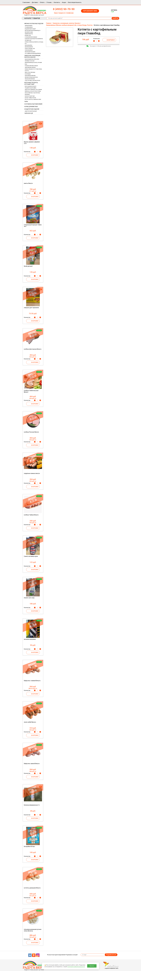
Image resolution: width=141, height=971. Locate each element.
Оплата (42, 2)
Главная (48, 23)
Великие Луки (28, 35)
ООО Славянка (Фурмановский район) (33, 53)
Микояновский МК (29, 46)
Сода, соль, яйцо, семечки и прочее (32, 80)
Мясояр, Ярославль (29, 32)
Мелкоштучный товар (30, 96)
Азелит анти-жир (29, 598)
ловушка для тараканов (31, 307)
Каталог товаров (32, 18)
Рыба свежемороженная (30, 75)
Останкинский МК (29, 27)
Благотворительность (74, 2)
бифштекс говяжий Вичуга (32, 680)
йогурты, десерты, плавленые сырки (33, 99)
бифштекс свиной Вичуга (31, 763)
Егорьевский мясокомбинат (31, 37)
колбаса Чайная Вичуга (31, 515)
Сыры (26, 101)
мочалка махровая (30, 639)
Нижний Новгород (29, 33)
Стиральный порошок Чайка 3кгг (33, 225)
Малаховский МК (28, 45)
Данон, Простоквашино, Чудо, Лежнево (33, 89)
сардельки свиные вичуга (32, 473)
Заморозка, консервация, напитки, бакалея (32, 56)
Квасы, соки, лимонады (30, 72)
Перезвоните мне (90, 11)
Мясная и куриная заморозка (31, 77)
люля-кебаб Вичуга (30, 722)
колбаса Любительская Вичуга (31, 391)
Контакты (57, 2)
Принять (92, 966)
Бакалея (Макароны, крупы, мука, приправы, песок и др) (32, 60)
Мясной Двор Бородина (30, 51)
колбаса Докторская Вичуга (32, 349)
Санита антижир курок (31, 556)
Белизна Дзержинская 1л (32, 805)
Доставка (35, 2)
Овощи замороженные (30, 78)
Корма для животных (31, 106)
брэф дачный (28, 266)
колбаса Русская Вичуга (31, 432)
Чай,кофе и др (28, 113)
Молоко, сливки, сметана (30, 97)
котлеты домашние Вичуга (32, 888)
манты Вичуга (28, 183)
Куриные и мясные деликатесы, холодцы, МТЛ (34, 43)
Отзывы (49, 2)
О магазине (26, 2)
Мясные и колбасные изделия (33, 23)
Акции (64, 2)
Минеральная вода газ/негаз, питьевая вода (33, 63)
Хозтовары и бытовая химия (33, 104)
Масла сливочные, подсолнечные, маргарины (32, 93)
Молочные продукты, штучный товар (31, 83)
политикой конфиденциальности (76, 966)
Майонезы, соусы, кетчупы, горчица (33, 91)
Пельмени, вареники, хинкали (31, 65)
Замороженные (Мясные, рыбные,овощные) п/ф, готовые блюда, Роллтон (33, 69)
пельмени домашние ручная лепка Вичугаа (32, 930)
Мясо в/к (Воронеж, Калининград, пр (32, 30)
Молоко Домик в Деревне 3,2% (32, 142)
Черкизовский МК (29, 50)
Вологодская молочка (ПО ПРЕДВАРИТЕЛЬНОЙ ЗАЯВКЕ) (30, 87)
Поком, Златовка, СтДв (30, 48)
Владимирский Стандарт (30, 28)
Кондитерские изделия (31, 109)
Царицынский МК (28, 25)
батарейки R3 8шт (29, 846)
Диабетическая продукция (31, 111)
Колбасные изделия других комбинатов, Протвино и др (34, 39)
